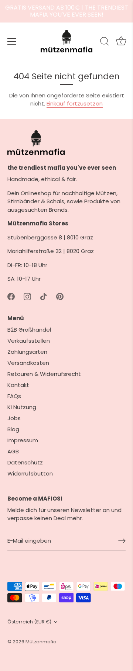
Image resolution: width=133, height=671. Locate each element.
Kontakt (18, 385)
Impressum (22, 440)
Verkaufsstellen (28, 341)
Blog (13, 429)
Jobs (14, 418)
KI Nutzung (21, 407)
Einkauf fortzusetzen (75, 103)
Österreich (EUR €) (29, 622)
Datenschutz (25, 462)
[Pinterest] (60, 296)
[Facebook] (11, 296)
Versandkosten (28, 363)
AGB (13, 451)
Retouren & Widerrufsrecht (44, 374)
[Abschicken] (122, 540)
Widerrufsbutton (30, 473)
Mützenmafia (41, 642)
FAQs (14, 396)
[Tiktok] (43, 296)
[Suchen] (104, 42)
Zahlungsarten (27, 352)
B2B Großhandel (29, 329)
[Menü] (12, 41)
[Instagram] (27, 296)
